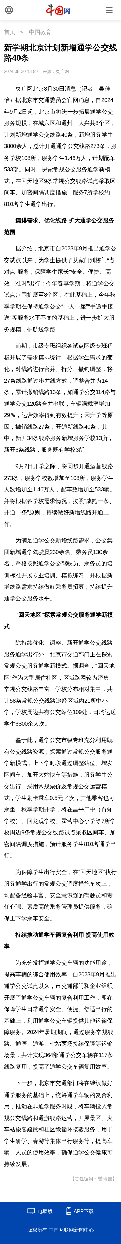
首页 (9, 32)
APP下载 (84, 1211)
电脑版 (45, 1211)
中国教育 (40, 32)
